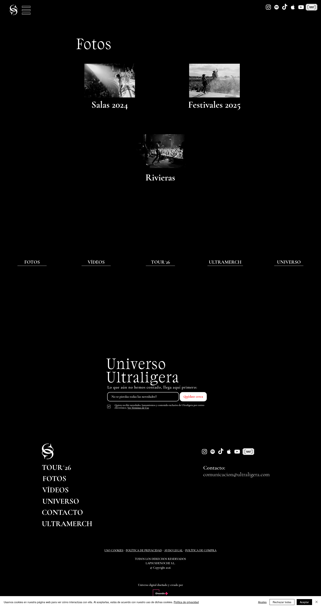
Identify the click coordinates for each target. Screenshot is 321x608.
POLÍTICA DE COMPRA (200, 550)
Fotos (94, 43)
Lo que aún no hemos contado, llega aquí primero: (152, 387)
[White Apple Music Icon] (292, 7)
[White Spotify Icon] (276, 7)
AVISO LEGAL (173, 550)
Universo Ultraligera (142, 369)
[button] (26, 10)
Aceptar (304, 602)
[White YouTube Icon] (301, 7)
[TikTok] (284, 7)
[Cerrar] (316, 602)
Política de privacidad (186, 602)
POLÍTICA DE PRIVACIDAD (144, 550)
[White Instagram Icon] (268, 7)
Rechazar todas (282, 602)
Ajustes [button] (262, 602)
